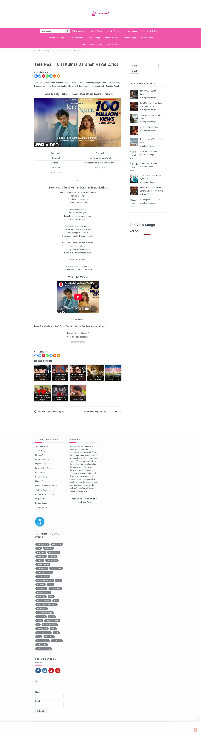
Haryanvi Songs (130, 31)
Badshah (53, 556)
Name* (38, 692)
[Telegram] (51, 76)
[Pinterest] (43, 76)
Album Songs (96, 31)
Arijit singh (41, 552)
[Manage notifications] (195, 730)
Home (36, 51)
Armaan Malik (54, 552)
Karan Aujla (41, 597)
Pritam (39, 621)
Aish (38, 548)
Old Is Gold (41, 617)
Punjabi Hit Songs (111, 38)
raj (38, 625)
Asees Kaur (41, 556)
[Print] (54, 76)
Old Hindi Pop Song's (44, 613)
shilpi (53, 629)
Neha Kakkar (41, 608)
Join (40, 523)
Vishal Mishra (42, 645)
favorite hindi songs (44, 572)
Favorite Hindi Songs (150, 31)
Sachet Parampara (49, 625)
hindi (58, 580)
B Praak (39, 560)
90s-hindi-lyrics (42, 544)
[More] (58, 76)
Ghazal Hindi (40, 472)
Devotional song (43, 564)
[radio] (71, 342)
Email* (38, 701)
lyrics (56, 600)
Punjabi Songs (94, 38)
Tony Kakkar (56, 641)
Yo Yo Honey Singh (43, 649)
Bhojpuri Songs (147, 38)
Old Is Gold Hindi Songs (92, 44)
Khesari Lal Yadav (43, 600)
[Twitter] (39, 76)
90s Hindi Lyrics (76, 38)
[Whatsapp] (47, 76)
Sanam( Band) (113, 44)
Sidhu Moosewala (43, 633)
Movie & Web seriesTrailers (46, 486)
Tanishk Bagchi (42, 641)
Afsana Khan (56, 544)
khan (51, 597)
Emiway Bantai (56, 568)
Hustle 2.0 (40, 584)
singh (56, 633)
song (39, 637)
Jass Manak (41, 588)
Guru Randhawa (42, 576)
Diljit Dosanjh (41, 568)
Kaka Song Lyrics (43, 592)
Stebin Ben (49, 637)
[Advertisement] (83, 543)
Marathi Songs (113, 31)
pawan (51, 617)
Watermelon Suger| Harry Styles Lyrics (101, 412)
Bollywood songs (79, 31)
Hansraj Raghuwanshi (44, 580)
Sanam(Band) (42, 629)
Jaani (51, 584)
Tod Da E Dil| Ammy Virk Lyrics (51, 412)
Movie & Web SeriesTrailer (46, 605)
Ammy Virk (48, 548)
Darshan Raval (52, 560)
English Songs (130, 38)
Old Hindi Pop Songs (56, 38)
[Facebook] (36, 76)
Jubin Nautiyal (55, 588)
